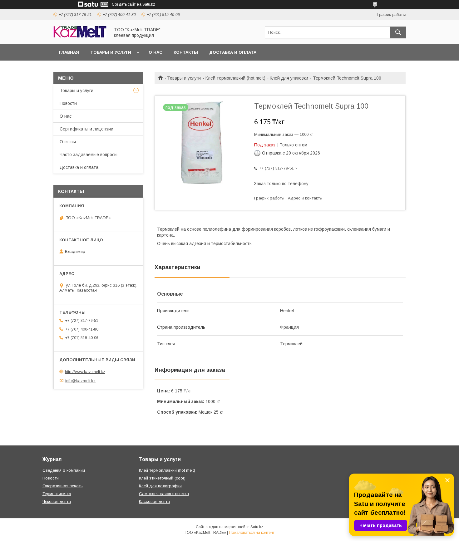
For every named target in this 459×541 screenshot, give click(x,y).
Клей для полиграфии (160, 486)
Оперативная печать (62, 486)
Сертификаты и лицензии (86, 128)
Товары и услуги (110, 52)
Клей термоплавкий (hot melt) (235, 78)
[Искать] (398, 32)
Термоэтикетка (56, 493)
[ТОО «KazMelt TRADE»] (79, 36)
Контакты (186, 52)
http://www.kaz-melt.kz (85, 371)
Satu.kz (256, 527)
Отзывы (68, 141)
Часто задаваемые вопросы (88, 154)
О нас (155, 52)
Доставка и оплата (232, 52)
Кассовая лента (154, 501)
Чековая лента (56, 501)
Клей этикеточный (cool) (162, 478)
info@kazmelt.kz (80, 380)
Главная (69, 52)
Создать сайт (124, 4)
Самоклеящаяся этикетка (164, 493)
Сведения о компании (63, 470)
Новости (68, 103)
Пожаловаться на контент (251, 532)
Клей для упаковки (289, 78)
